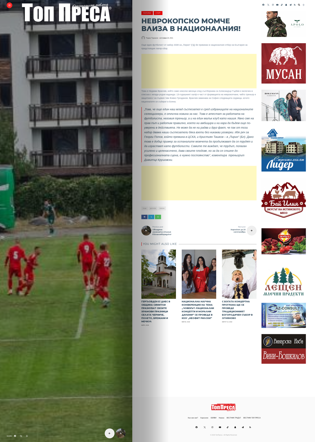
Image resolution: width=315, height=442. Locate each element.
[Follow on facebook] (263, 5)
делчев (153, 208)
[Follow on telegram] (290, 5)
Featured (147, 13)
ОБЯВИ (213, 418)
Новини (221, 418)
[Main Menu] (9, 5)
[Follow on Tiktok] (282, 5)
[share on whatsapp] (27, 436)
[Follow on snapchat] (286, 5)
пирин (162, 208)
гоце (145, 208)
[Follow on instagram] (273, 5)
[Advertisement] (199, 71)
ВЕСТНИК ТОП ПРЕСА (252, 418)
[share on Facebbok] (15, 436)
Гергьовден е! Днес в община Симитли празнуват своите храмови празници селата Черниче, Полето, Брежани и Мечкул (155, 311)
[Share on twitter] (151, 217)
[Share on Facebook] (144, 217)
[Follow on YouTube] (277, 5)
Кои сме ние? (193, 418)
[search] (299, 5)
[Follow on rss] (295, 5)
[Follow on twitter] (268, 5)
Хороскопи (204, 418)
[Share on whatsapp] (158, 217)
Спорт (158, 13)
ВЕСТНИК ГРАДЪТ (234, 418)
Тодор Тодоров (152, 38)
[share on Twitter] (21, 436)
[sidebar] (303, 5)
